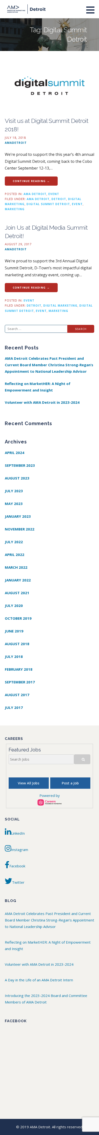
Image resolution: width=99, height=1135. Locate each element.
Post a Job (70, 783)
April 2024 (14, 452)
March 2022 (16, 567)
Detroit (58, 199)
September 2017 (20, 682)
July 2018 (14, 656)
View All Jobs (28, 783)
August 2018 (17, 643)
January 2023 (18, 516)
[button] (92, 10)
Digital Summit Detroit (48, 204)
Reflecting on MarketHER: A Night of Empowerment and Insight (37, 386)
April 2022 (14, 554)
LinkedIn (18, 833)
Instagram (19, 849)
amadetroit (16, 143)
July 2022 (14, 541)
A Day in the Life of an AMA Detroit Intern (39, 979)
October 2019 (18, 618)
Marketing (15, 209)
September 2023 (20, 465)
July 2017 (14, 707)
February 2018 (18, 669)
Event (53, 194)
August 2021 (17, 592)
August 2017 (17, 694)
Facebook (17, 866)
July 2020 (14, 605)
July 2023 (14, 490)
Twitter (18, 882)
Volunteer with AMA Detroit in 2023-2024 (42, 402)
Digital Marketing (60, 305)
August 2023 (17, 478)
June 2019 (14, 631)
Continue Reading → (31, 181)
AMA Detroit (35, 194)
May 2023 (14, 503)
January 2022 (18, 580)
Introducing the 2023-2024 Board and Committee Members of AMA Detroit (46, 998)
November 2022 (19, 529)
